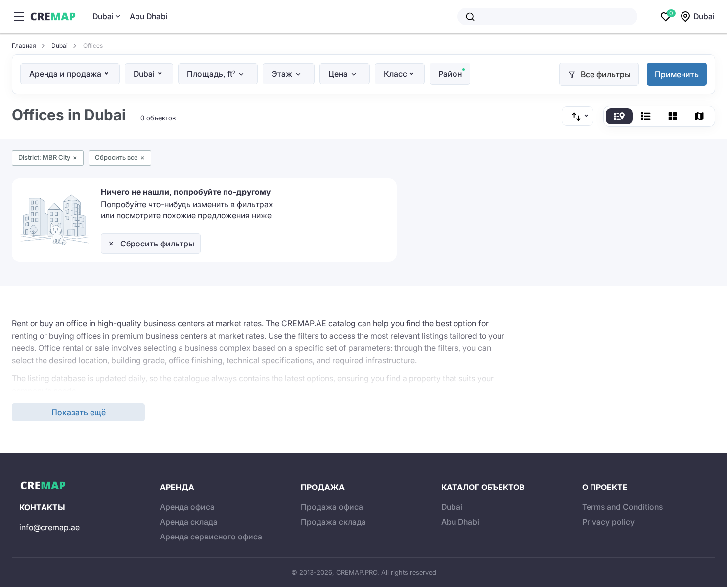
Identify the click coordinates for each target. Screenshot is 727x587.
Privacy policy (608, 522)
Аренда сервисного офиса (211, 536)
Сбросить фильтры (157, 243)
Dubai (103, 16)
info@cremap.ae (49, 527)
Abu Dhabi (149, 16)
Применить (677, 74)
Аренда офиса (187, 507)
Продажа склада (333, 522)
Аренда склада (189, 522)
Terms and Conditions (622, 507)
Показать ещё (78, 412)
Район (450, 74)
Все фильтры (606, 74)
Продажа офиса (332, 507)
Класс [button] (395, 74)
